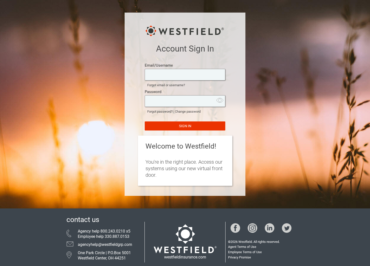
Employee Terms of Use (245, 252)
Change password (188, 111)
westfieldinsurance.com (185, 257)
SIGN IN (185, 126)
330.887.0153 (117, 236)
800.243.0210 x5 (115, 231)
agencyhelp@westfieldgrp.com (105, 244)
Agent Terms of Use (242, 247)
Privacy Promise (239, 257)
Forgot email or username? (166, 85)
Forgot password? (160, 111)
